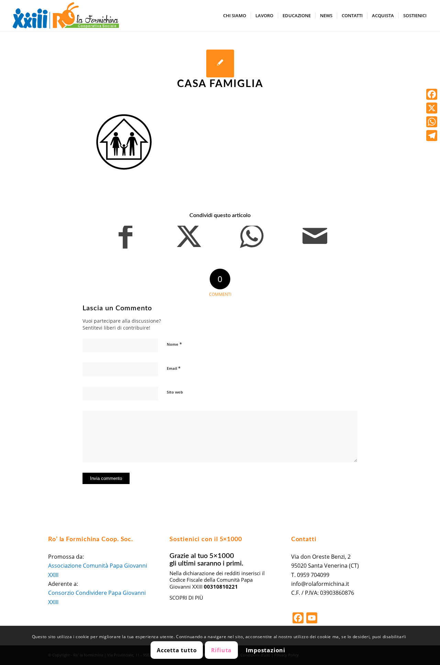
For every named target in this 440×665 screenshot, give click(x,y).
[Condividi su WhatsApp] (251, 240)
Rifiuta (221, 650)
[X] (432, 108)
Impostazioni (265, 650)
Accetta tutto (177, 650)
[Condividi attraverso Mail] (315, 240)
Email (173, 368)
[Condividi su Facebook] (125, 240)
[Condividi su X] (188, 240)
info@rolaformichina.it (320, 584)
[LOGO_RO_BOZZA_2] (66, 15)
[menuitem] (235, 15)
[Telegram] (432, 135)
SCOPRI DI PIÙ (186, 597)
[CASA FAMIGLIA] (220, 63)
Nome (174, 344)
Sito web (175, 392)
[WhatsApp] (432, 122)
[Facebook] (432, 94)
